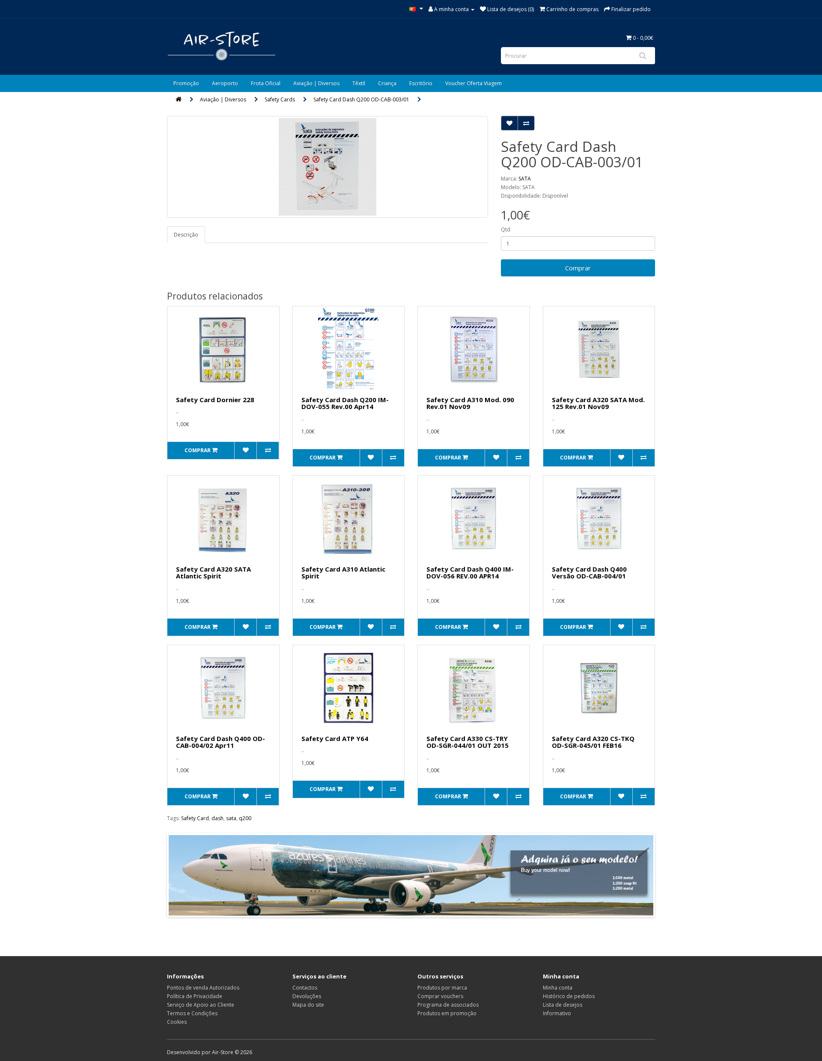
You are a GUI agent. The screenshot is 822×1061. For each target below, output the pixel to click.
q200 (245, 818)
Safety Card (195, 818)
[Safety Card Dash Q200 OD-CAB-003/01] (327, 167)
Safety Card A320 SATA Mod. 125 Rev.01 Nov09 (598, 403)
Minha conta (557, 987)
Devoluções (306, 996)
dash (217, 818)
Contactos (304, 987)
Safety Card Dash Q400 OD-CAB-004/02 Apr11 (220, 742)
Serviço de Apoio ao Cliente (200, 1004)
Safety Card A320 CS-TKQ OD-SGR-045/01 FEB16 (593, 742)
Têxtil (358, 83)
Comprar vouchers (440, 996)
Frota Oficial (265, 83)
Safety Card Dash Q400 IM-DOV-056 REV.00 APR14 (470, 573)
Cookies (177, 1021)
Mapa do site (308, 1004)
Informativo (557, 1013)
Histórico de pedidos (569, 996)
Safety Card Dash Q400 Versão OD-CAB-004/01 (589, 573)
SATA (524, 178)
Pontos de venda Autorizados (203, 987)
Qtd (505, 229)
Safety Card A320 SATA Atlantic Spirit (213, 573)
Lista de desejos (562, 1004)
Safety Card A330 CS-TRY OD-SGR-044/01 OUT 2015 (467, 742)
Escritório (420, 83)
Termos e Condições (192, 1013)
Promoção (186, 83)
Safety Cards (280, 99)
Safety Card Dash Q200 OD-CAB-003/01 (361, 99)
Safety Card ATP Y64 (334, 738)
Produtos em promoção (447, 1013)
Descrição (186, 234)
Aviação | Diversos (316, 83)
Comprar (578, 268)
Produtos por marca (442, 987)
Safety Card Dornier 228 (215, 399)
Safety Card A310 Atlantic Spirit (343, 573)
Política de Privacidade (194, 996)
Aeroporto (225, 83)
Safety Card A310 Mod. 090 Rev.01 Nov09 (470, 403)
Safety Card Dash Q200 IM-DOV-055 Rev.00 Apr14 (345, 403)
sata (231, 818)
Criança (387, 83)
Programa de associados (448, 1004)
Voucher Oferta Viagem (473, 83)
